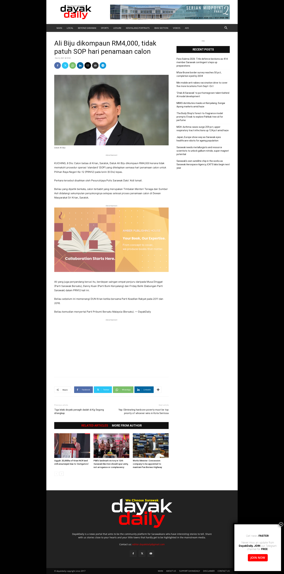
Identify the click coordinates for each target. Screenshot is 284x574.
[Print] (95, 65)
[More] (158, 389)
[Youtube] (151, 553)
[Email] (87, 65)
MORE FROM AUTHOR (127, 425)
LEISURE (117, 27)
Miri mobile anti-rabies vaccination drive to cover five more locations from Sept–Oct (202, 84)
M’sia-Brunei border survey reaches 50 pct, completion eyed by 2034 (199, 74)
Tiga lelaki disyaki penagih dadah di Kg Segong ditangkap (79, 411)
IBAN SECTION (161, 27)
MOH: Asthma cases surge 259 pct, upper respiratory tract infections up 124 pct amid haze (203, 129)
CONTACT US (224, 571)
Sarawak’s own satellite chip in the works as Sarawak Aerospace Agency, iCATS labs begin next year (203, 164)
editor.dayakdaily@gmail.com (148, 544)
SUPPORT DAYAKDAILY (189, 571)
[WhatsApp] (72, 65)
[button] (226, 28)
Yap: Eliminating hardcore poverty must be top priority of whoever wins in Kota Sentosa (143, 411)
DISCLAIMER (208, 571)
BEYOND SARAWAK (87, 27)
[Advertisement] (111, 346)
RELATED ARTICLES (94, 425)
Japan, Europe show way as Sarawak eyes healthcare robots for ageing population (199, 139)
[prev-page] (56, 474)
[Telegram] (103, 65)
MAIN (59, 27)
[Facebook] (57, 65)
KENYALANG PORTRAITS (138, 27)
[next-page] (61, 474)
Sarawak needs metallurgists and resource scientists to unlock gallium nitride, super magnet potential (203, 151)
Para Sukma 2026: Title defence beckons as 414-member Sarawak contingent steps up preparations (202, 62)
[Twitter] (65, 65)
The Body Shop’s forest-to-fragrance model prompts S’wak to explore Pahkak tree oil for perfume (200, 117)
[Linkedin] (80, 65)
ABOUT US (171, 571)
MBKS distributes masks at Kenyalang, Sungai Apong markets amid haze (201, 105)
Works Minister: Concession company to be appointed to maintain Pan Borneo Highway (147, 463)
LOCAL (70, 27)
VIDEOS (176, 27)
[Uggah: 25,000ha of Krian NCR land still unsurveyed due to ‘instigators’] (72, 445)
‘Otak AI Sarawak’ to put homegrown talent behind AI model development (203, 95)
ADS (187, 27)
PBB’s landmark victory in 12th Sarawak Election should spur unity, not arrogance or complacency (111, 463)
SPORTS (105, 27)
